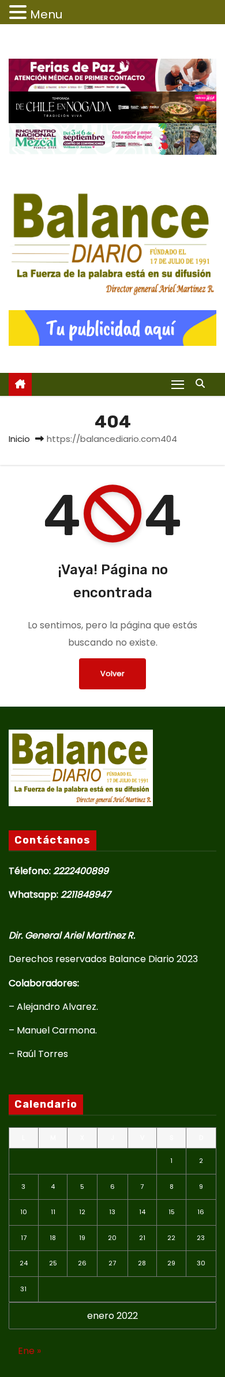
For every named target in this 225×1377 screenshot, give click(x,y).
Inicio (19, 439)
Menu (46, 14)
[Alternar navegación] (178, 384)
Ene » (29, 1350)
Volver (112, 673)
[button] (203, 383)
